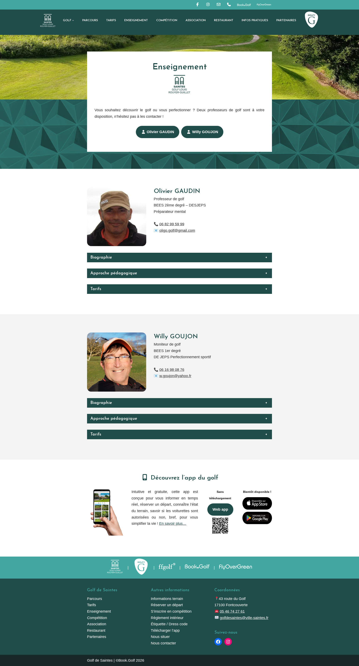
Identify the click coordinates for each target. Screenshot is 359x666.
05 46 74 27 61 (232, 611)
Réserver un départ (167, 605)
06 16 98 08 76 (171, 370)
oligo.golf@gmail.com (177, 230)
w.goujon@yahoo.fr (175, 376)
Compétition (166, 20)
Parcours (90, 20)
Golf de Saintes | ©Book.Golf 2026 (115, 660)
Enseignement (136, 20)
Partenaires (286, 20)
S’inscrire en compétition (171, 611)
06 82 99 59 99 (171, 224)
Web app (220, 509)
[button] (73, 20)
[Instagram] (228, 641)
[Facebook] (218, 641)
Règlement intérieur (167, 618)
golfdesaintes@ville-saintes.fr (244, 618)
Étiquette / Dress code (169, 624)
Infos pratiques (255, 20)
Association (196, 20)
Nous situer (160, 637)
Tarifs (111, 20)
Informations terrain (167, 599)
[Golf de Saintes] (48, 20)
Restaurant (223, 20)
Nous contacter (163, 643)
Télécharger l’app (165, 630)
